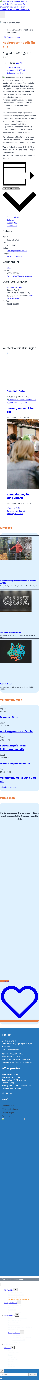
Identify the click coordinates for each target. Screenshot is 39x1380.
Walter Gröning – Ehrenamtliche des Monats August (18, 581)
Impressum (18, 1279)
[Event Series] (30, 397)
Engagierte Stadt (10, 1344)
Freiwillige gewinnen (15, 1305)
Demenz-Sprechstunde (15, 763)
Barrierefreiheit (13, 1359)
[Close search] (2, 1371)
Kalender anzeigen (8, 787)
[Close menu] (0, 1284)
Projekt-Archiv (17, 1342)
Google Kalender (14, 217)
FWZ (9, 268)
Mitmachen (12, 1366)
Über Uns (7, 1348)
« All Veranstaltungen (11, 37)
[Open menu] (2, 14)
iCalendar (11, 220)
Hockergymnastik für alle (17, 251)
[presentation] (16, 559)
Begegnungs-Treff (14, 256)
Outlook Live (12, 226)
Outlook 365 (12, 223)
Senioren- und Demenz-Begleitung (20, 1327)
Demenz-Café (13, 67)
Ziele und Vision (13, 1352)
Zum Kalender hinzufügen (11, 188)
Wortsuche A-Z (6, 684)
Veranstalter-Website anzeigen (19, 276)
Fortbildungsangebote (15, 1312)
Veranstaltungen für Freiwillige (18, 1299)
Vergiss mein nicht (14, 287)
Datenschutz (7, 1279)
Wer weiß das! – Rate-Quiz (11, 632)
